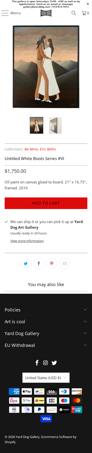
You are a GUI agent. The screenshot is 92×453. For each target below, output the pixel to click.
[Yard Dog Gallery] (46, 13)
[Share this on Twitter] (25, 263)
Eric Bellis (48, 149)
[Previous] (8, 67)
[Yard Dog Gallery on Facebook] (37, 363)
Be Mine (31, 149)
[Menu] (2, 13)
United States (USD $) (43, 377)
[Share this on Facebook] (38, 263)
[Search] (74, 13)
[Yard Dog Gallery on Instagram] (46, 363)
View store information (27, 241)
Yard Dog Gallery (28, 437)
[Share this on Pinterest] (51, 263)
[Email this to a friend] (64, 263)
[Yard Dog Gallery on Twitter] (54, 363)
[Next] (84, 67)
